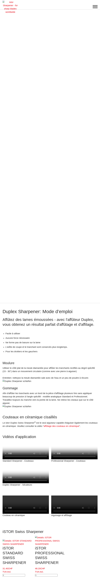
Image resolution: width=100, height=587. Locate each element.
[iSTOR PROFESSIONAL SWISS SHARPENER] (50, 537)
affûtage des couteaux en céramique (61, 426)
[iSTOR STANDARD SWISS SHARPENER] (18, 541)
